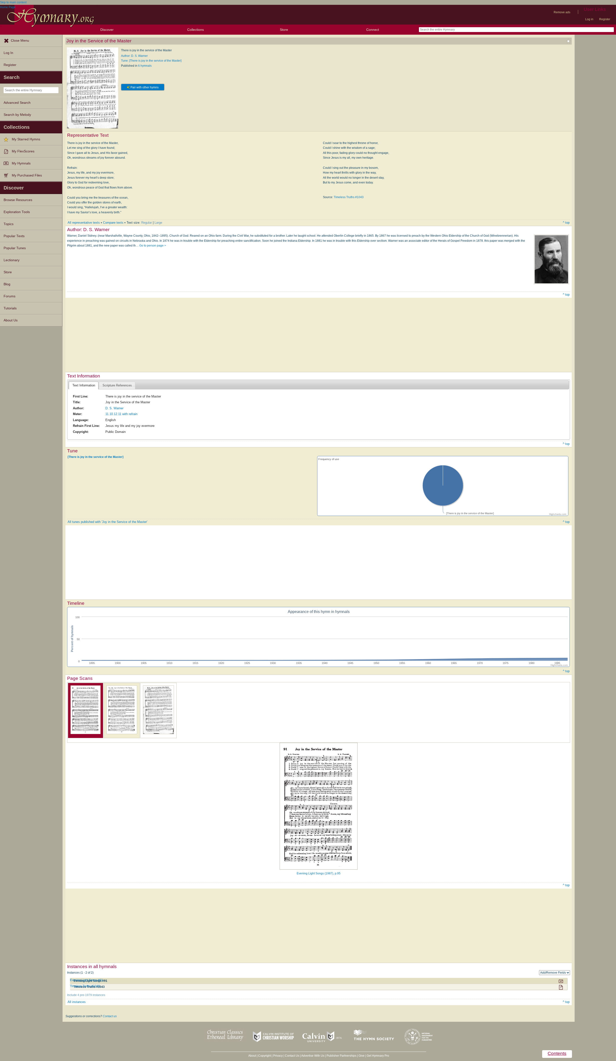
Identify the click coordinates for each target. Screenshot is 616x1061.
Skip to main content (13, 2)
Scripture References (117, 385)
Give (362, 1055)
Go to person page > (152, 245)
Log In (8, 53)
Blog (7, 284)
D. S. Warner (114, 408)
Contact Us (292, 1055)
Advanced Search (17, 102)
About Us (11, 320)
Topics (8, 224)
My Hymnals (21, 163)
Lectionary (11, 260)
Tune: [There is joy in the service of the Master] (151, 60)
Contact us (110, 1016)
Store (284, 30)
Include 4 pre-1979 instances (86, 995)
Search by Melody (17, 115)
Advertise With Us (312, 1055)
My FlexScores (23, 151)
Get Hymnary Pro (378, 1055)
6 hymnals (145, 65)
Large (158, 222)
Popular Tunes (15, 248)
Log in (589, 19)
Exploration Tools (17, 212)
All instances (77, 1002)
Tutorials (10, 308)
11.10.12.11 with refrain (121, 414)
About (252, 1055)
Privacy (278, 1055)
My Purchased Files (27, 175)
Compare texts (113, 222)
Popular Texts (14, 236)
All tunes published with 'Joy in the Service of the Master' (107, 522)
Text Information (83, 385)
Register (604, 19)
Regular (146, 222)
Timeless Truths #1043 (349, 197)
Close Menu (20, 40)
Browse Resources (18, 200)
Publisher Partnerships (341, 1055)
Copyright (264, 1055)
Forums (9, 296)
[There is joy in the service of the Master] (95, 457)
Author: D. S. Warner (134, 56)
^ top (566, 222)
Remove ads (562, 12)
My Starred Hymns (26, 139)
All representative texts (84, 222)
